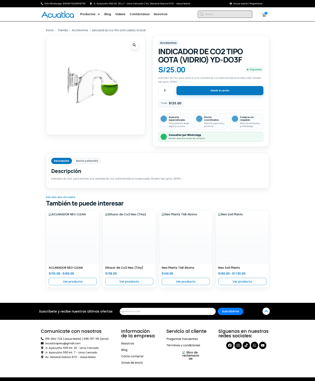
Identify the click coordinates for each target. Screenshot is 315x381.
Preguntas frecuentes (182, 339)
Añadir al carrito (220, 90)
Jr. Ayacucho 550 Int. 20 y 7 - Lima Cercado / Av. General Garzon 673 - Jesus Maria (141, 3)
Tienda (63, 30)
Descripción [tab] (61, 160)
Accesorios (80, 30)
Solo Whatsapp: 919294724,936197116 (64, 3)
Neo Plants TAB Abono (178, 268)
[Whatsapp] (254, 345)
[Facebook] (230, 345)
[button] (135, 46)
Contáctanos (140, 14)
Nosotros (161, 14)
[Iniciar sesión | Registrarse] (231, 4)
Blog (107, 14)
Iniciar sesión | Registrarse (247, 3)
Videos (120, 14)
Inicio (50, 30)
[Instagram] (238, 345)
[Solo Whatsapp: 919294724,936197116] (42, 4)
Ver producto (73, 281)
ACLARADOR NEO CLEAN (66, 268)
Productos (88, 14)
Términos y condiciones (183, 345)
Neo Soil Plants (229, 268)
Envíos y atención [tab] (87, 160)
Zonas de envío (132, 363)
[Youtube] (262, 345)
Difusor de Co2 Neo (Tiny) (124, 268)
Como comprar (132, 356)
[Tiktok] (246, 345)
